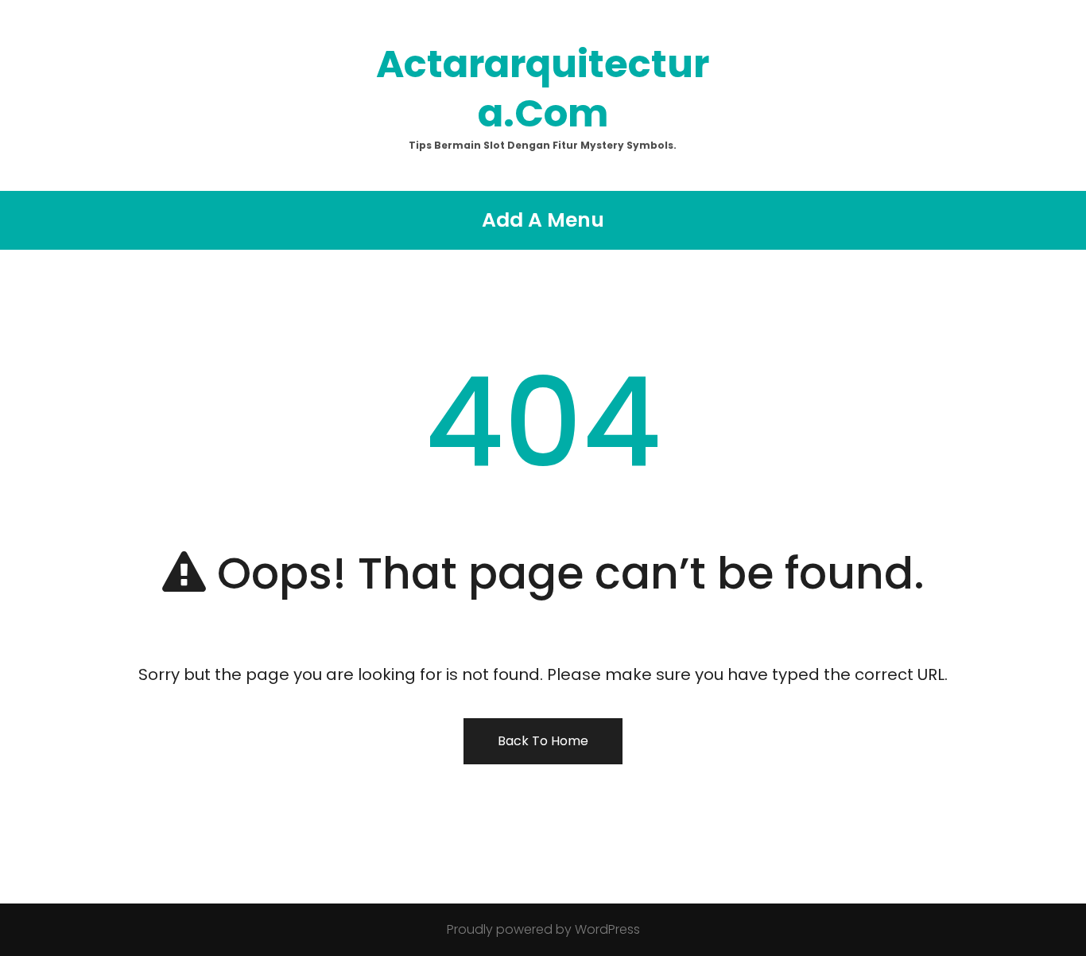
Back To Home (543, 741)
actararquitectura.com (542, 88)
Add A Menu (543, 220)
